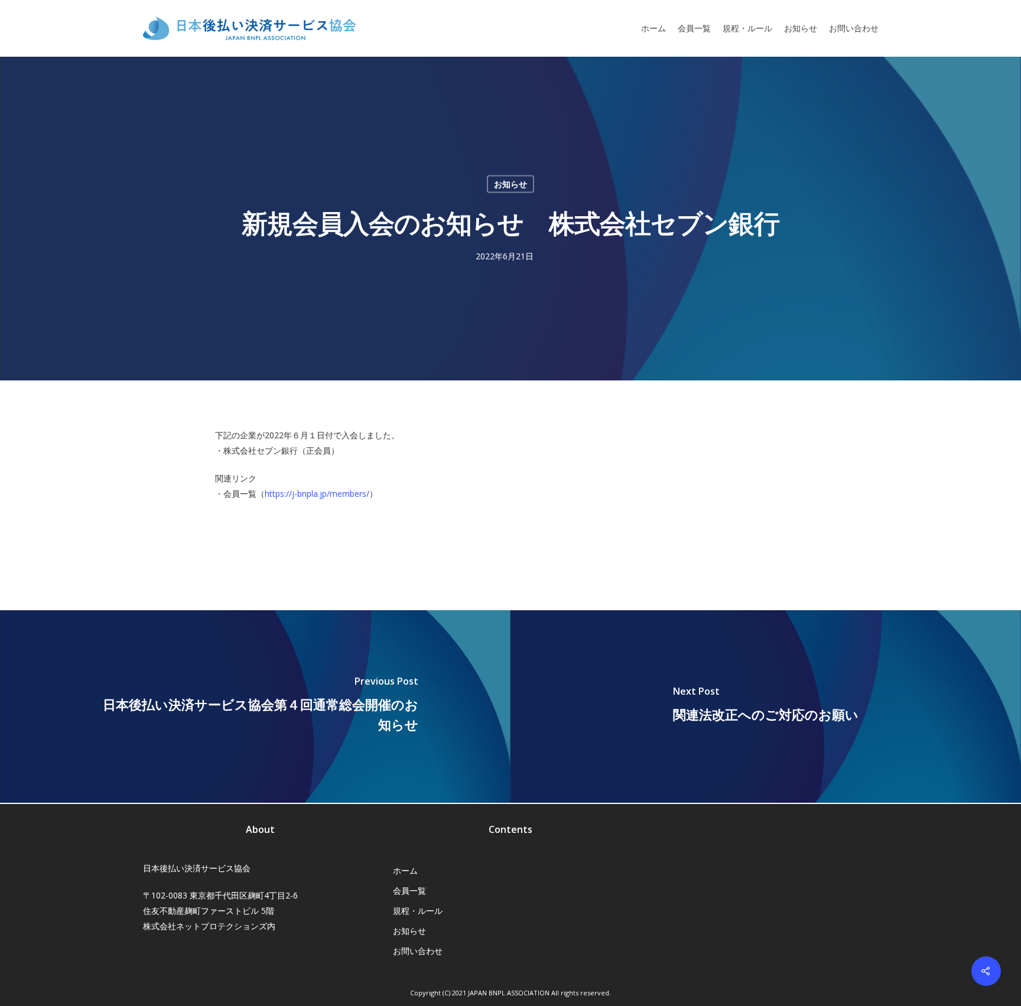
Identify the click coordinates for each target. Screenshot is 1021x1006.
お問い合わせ (854, 28)
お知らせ (800, 28)
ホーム (653, 28)
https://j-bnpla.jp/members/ (317, 493)
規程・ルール (747, 28)
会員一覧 (694, 28)
